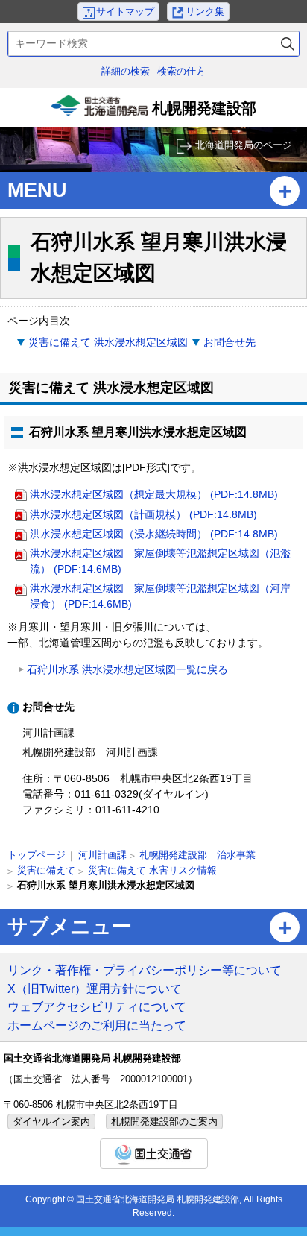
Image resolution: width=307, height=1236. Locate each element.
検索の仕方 (181, 71)
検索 (287, 43)
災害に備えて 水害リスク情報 (152, 870)
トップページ (36, 854)
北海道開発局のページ (243, 145)
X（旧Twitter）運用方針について (94, 988)
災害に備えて (46, 870)
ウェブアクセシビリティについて (96, 1006)
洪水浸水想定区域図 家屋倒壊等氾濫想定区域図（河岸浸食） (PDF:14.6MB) (160, 596)
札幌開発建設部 (155, 113)
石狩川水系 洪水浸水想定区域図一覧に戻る (127, 669)
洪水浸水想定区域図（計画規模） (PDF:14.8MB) (143, 514)
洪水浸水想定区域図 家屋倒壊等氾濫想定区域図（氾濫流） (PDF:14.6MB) (160, 561)
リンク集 (205, 11)
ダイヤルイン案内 (51, 1121)
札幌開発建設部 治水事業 (197, 854)
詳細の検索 (125, 71)
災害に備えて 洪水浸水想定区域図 (108, 342)
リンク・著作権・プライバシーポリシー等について (144, 970)
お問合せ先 (229, 342)
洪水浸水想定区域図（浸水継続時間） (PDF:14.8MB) (154, 534)
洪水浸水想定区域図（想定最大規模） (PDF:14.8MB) (154, 494)
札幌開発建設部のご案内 (164, 1121)
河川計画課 (102, 854)
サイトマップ (125, 11)
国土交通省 (154, 1153)
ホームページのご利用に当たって (96, 1025)
